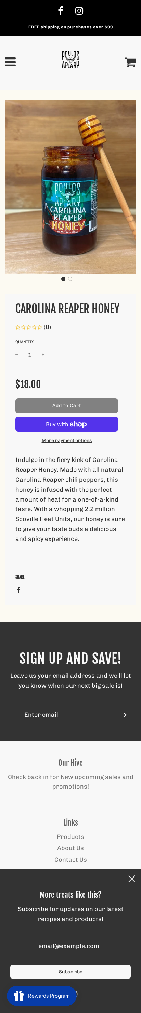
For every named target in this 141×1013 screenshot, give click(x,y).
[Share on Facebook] (20, 590)
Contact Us (70, 859)
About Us (70, 848)
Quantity (24, 342)
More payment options (67, 440)
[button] (63, 279)
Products (70, 837)
